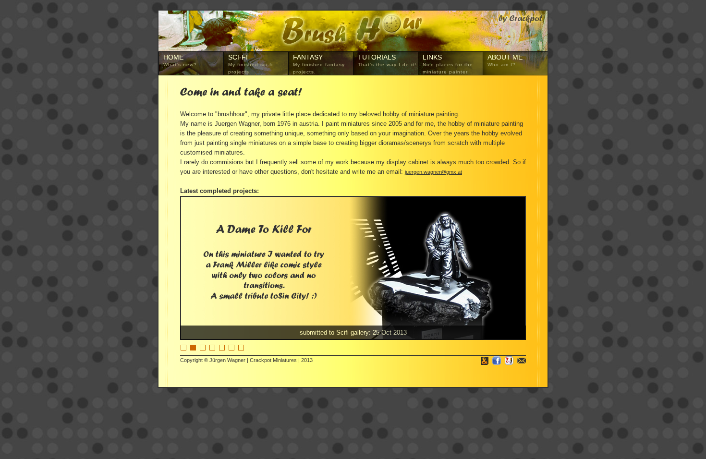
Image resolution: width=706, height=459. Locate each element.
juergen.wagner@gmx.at (433, 172)
